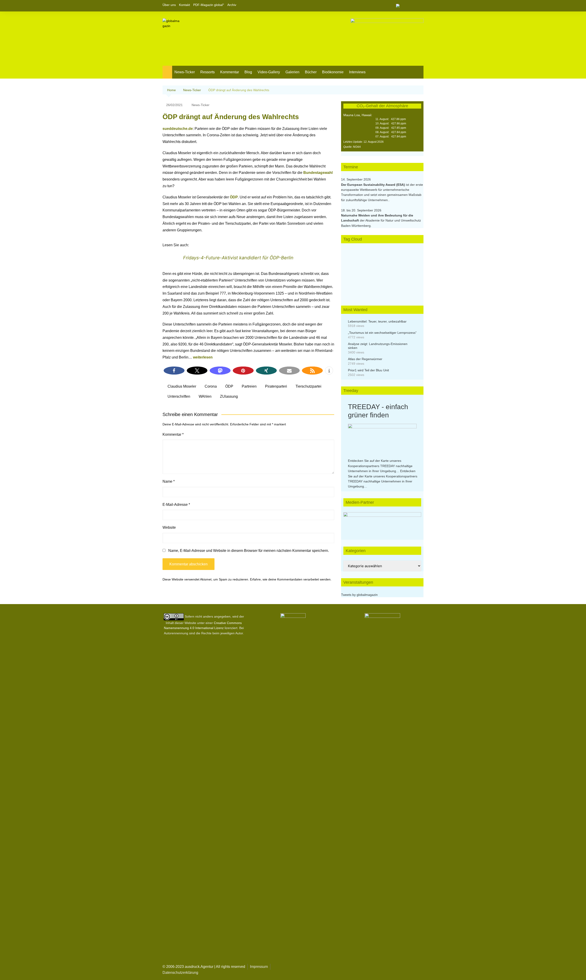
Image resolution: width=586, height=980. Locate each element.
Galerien (292, 72)
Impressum (259, 967)
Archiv (231, 5)
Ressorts (207, 72)
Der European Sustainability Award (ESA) (373, 184)
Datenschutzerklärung (180, 973)
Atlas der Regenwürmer (365, 359)
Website (169, 527)
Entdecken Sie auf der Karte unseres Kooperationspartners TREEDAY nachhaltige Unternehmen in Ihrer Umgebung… (380, 466)
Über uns (169, 5)
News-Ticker (184, 72)
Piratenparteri (276, 386)
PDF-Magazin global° (208, 5)
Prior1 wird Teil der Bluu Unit (368, 370)
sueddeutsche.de (178, 129)
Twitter (412, 5)
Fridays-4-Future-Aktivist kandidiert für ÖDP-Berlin (238, 257)
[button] (174, 371)
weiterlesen (203, 357)
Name (169, 481)
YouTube (420, 5)
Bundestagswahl (318, 173)
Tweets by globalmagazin (359, 595)
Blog (248, 72)
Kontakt (184, 5)
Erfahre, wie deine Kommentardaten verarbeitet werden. (290, 579)
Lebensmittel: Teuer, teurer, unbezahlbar (377, 321)
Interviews (357, 72)
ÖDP (234, 197)
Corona (211, 386)
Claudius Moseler (182, 386)
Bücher (311, 72)
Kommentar (229, 72)
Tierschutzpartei (308, 386)
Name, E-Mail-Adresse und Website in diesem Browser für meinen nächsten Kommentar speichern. (248, 551)
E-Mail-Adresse (176, 504)
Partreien (249, 386)
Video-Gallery (269, 72)
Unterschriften (179, 396)
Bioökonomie (333, 72)
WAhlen (205, 396)
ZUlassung (229, 396)
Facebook (404, 5)
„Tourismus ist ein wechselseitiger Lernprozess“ (382, 332)
